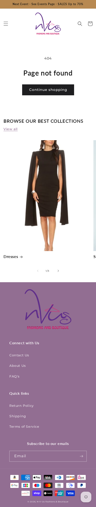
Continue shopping (48, 89)
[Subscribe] (81, 456)
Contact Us (19, 355)
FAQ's (14, 376)
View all (10, 129)
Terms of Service (24, 426)
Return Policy (21, 406)
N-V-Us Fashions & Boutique (53, 501)
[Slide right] (58, 271)
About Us (17, 366)
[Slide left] (38, 271)
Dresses (10, 256)
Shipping (17, 416)
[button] (6, 24)
